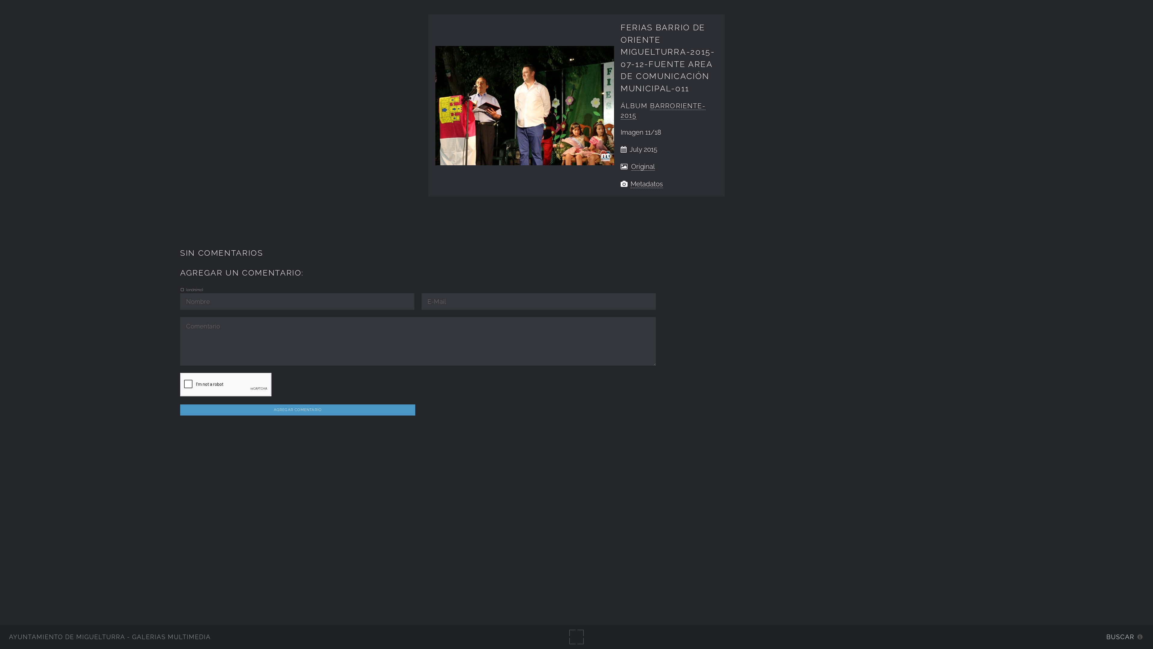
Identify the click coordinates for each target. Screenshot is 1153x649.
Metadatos (647, 184)
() (194, 289)
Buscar (1120, 637)
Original (643, 166)
